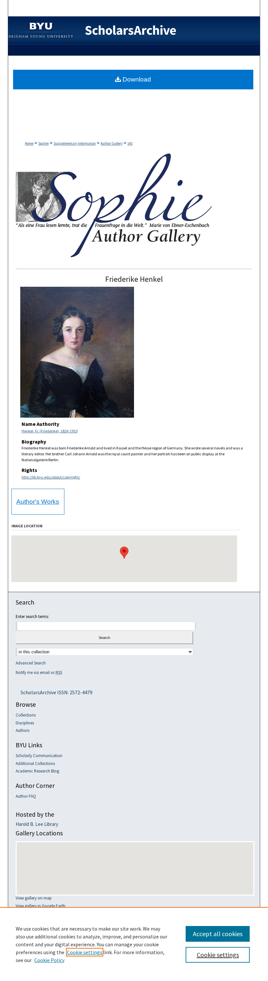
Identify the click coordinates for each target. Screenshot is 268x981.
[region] (134, 944)
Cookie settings (84, 952)
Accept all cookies (218, 934)
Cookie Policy (49, 960)
